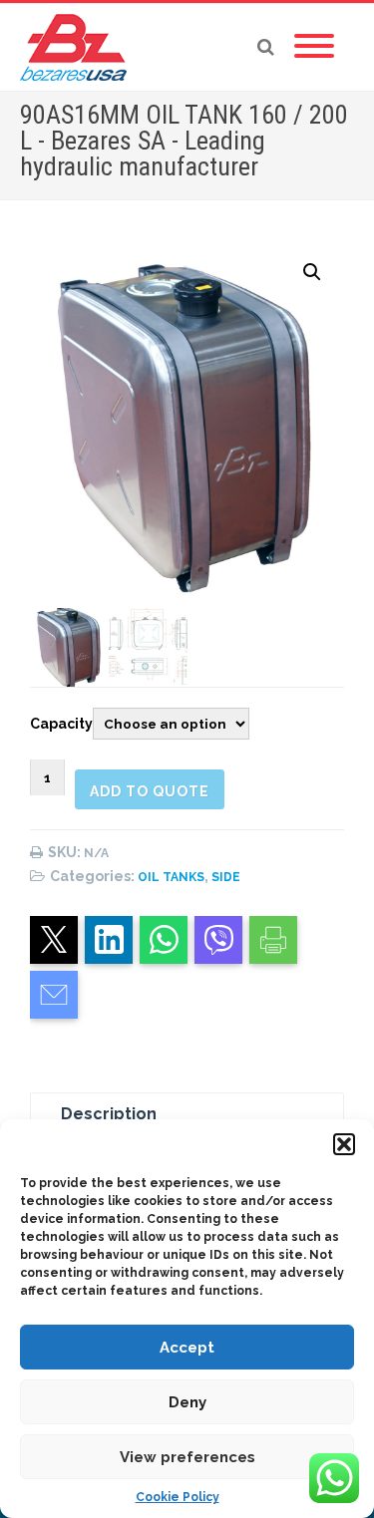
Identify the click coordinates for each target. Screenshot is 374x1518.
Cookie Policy (177, 1497)
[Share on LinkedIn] (109, 940)
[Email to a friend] (54, 995)
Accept (187, 1348)
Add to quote (149, 791)
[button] (344, 1144)
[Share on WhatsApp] (163, 940)
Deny (187, 1402)
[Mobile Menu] (314, 47)
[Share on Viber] (218, 940)
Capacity (61, 724)
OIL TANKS (171, 877)
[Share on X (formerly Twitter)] (54, 940)
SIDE (225, 877)
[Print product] (273, 940)
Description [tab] (109, 1113)
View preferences (187, 1457)
